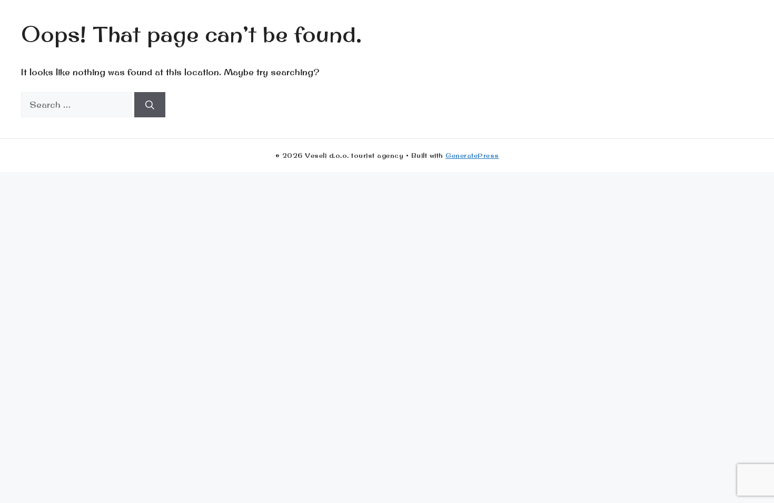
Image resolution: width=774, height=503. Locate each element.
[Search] (149, 104)
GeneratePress (472, 155)
